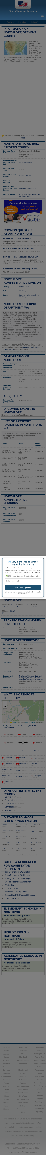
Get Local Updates (23, 588)
